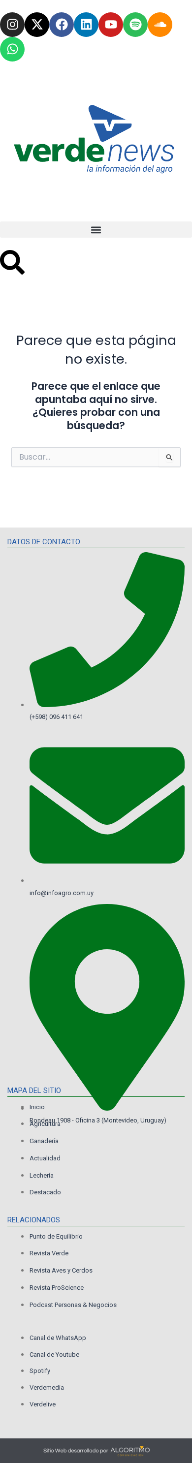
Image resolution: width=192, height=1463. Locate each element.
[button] (96, 229)
